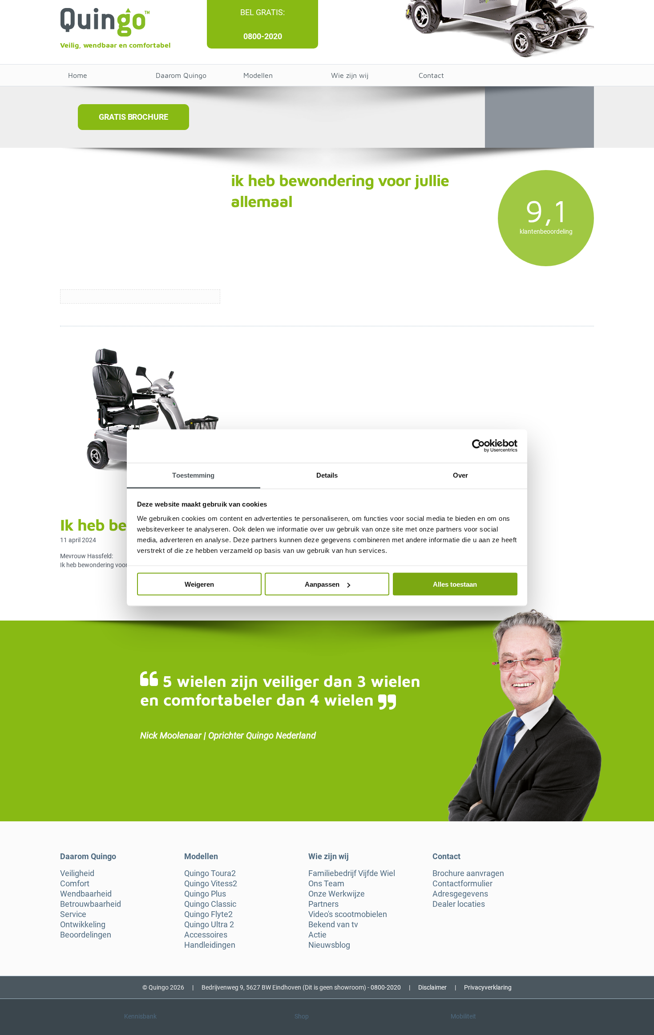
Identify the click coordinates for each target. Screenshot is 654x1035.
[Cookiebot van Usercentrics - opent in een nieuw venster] (478, 446)
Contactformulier (462, 884)
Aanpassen (322, 584)
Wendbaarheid (86, 894)
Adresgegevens (460, 894)
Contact (431, 75)
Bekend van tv (333, 925)
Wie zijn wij (349, 75)
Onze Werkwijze (336, 894)
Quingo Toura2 (210, 873)
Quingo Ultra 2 (209, 925)
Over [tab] (460, 475)
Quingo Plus (205, 894)
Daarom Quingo (181, 75)
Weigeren (199, 584)
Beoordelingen (85, 935)
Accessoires (205, 935)
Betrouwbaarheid (90, 904)
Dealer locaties (458, 904)
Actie (317, 935)
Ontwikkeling (82, 925)
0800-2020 (262, 36)
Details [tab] (327, 475)
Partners (323, 904)
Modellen (258, 75)
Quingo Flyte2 (208, 914)
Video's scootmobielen (347, 914)
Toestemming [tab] (193, 475)
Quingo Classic (210, 904)
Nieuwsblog (329, 945)
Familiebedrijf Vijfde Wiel (351, 873)
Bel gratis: (262, 12)
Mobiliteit (463, 1016)
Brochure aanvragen (468, 873)
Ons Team (326, 884)
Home (77, 75)
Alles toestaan (455, 584)
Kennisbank (140, 1016)
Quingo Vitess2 (210, 884)
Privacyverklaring (488, 987)
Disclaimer (432, 987)
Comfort (74, 884)
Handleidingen (209, 945)
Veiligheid (77, 873)
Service (73, 914)
